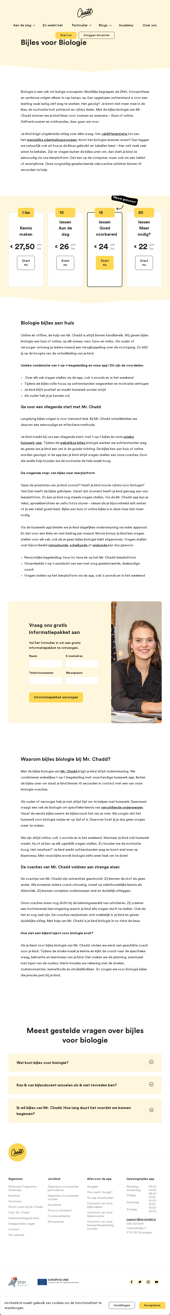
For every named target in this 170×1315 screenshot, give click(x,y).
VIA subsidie (16, 1235)
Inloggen (92, 1186)
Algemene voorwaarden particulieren (63, 1188)
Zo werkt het (53, 25)
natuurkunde (58, 545)
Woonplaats (74, 673)
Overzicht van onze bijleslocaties (100, 1214)
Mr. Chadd (69, 771)
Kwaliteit (14, 1195)
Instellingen (122, 1305)
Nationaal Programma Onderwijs (22, 1188)
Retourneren (56, 1221)
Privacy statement (60, 1210)
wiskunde (100, 545)
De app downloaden (100, 1197)
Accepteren (152, 1305)
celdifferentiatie (115, 134)
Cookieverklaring (59, 1216)
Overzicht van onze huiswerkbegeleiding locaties (100, 1225)
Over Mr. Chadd (18, 1212)
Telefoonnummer (41, 673)
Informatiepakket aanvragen (56, 697)
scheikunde (79, 545)
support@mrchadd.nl (141, 1219)
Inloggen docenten (97, 35)
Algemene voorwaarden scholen (63, 1197)
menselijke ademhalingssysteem (52, 140)
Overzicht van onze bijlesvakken (100, 1205)
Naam (33, 656)
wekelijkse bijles (73, 443)
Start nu (66, 35)
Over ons (150, 25)
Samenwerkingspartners (23, 1218)
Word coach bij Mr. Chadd (25, 1207)
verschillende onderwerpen (122, 807)
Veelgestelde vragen (21, 1223)
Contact (13, 1229)
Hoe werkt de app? (100, 1192)
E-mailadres (74, 656)
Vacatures (14, 1201)
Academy (126, 25)
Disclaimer (54, 1204)
